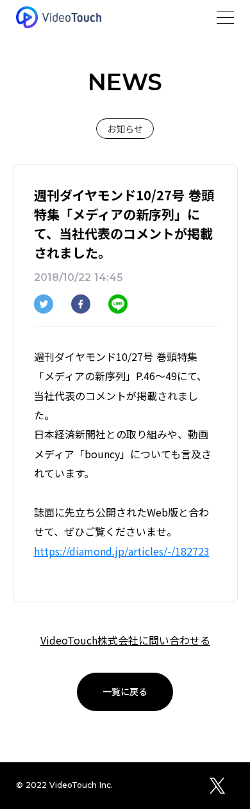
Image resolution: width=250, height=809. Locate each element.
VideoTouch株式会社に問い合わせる (125, 640)
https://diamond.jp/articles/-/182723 (122, 551)
